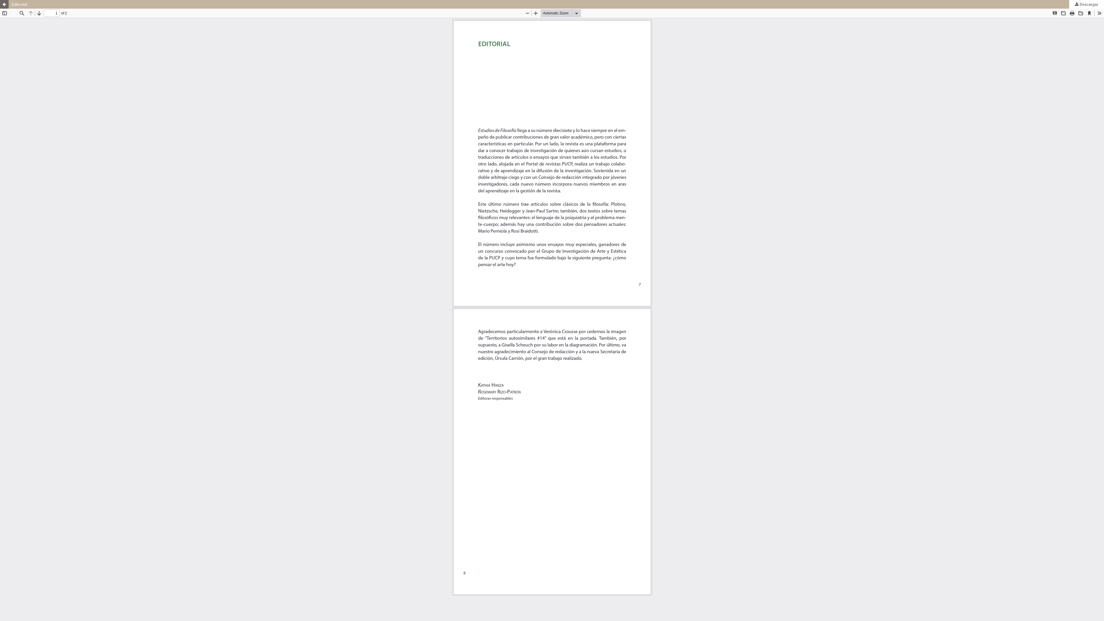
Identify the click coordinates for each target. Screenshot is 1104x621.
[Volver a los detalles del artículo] (4, 4)
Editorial (19, 4)
